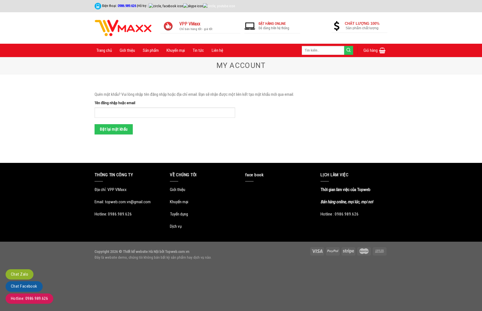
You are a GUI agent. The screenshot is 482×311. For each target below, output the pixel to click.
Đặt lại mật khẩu (114, 129)
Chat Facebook (24, 286)
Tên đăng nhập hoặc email (115, 103)
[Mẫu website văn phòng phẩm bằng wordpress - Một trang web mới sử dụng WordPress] (123, 27)
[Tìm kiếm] (348, 50)
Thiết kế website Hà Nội (141, 251)
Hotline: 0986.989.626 (29, 298)
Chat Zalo (19, 274)
